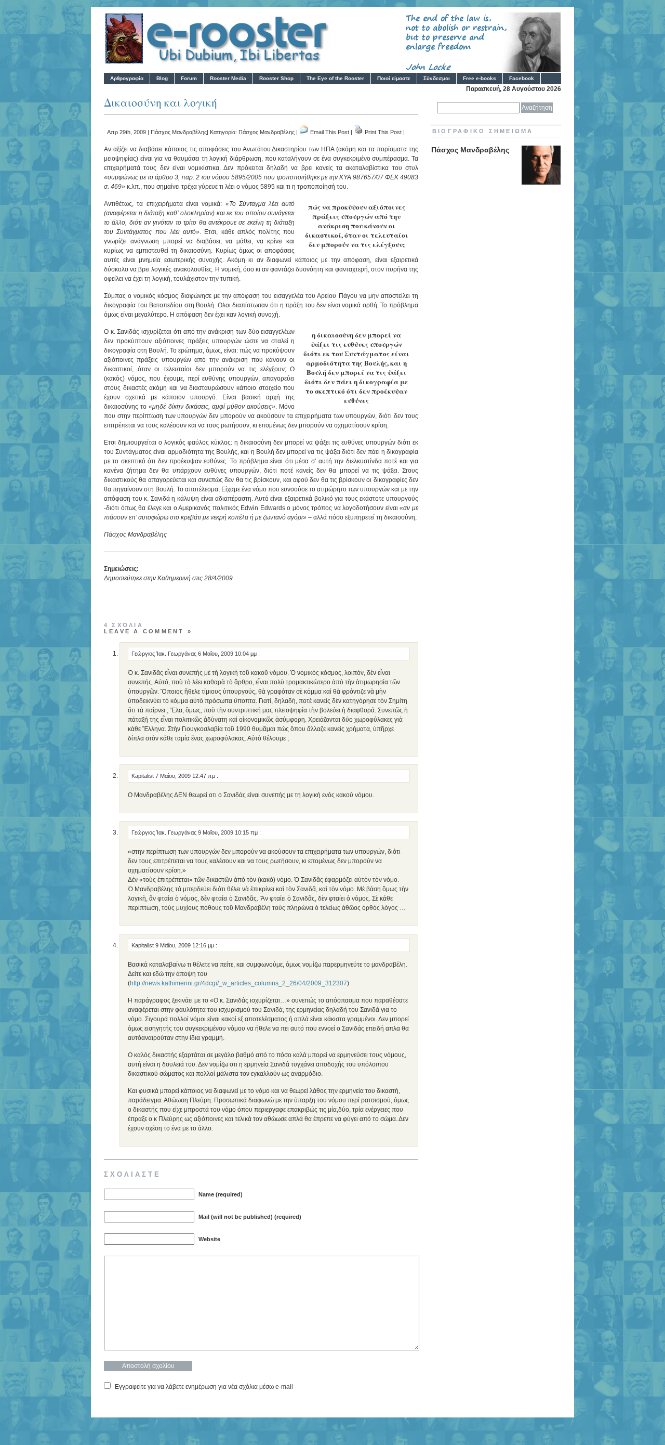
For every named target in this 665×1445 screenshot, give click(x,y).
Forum (189, 78)
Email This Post (329, 132)
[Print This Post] (358, 132)
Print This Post (383, 132)
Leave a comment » (148, 631)
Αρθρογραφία (126, 78)
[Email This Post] (304, 132)
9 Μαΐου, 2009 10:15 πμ (228, 832)
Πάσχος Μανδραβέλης (179, 132)
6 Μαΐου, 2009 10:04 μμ (228, 653)
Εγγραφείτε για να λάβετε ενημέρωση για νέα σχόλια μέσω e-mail (204, 1386)
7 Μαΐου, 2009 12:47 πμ (186, 776)
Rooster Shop (276, 78)
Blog (162, 78)
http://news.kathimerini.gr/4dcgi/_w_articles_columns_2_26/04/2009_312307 (238, 983)
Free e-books (479, 78)
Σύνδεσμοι (436, 78)
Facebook (521, 78)
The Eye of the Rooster (335, 78)
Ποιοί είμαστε (393, 78)
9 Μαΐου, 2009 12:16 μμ (185, 945)
